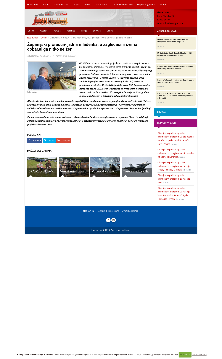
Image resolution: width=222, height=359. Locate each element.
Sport (87, 4)
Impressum (113, 210)
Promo (163, 4)
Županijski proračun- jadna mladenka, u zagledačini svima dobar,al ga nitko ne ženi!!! (82, 47)
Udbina (110, 30)
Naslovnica (32, 37)
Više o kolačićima (199, 354)
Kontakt (101, 210)
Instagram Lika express (113, 220)
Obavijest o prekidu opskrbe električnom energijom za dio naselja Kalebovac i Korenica (176, 153)
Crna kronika (101, 4)
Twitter (50, 140)
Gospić (31, 30)
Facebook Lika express (108, 220)
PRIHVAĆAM (185, 354)
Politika (46, 4)
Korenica (71, 30)
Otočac (43, 30)
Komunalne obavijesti (122, 4)
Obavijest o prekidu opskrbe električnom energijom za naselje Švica (174, 179)
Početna (33, 4)
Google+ (65, 140)
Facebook (36, 140)
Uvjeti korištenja (130, 210)
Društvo (76, 4)
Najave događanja (146, 4)
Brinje (84, 30)
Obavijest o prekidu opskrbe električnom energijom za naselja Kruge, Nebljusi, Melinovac (174, 166)
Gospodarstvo (61, 4)
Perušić (57, 30)
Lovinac (97, 30)
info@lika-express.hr (173, 23)
